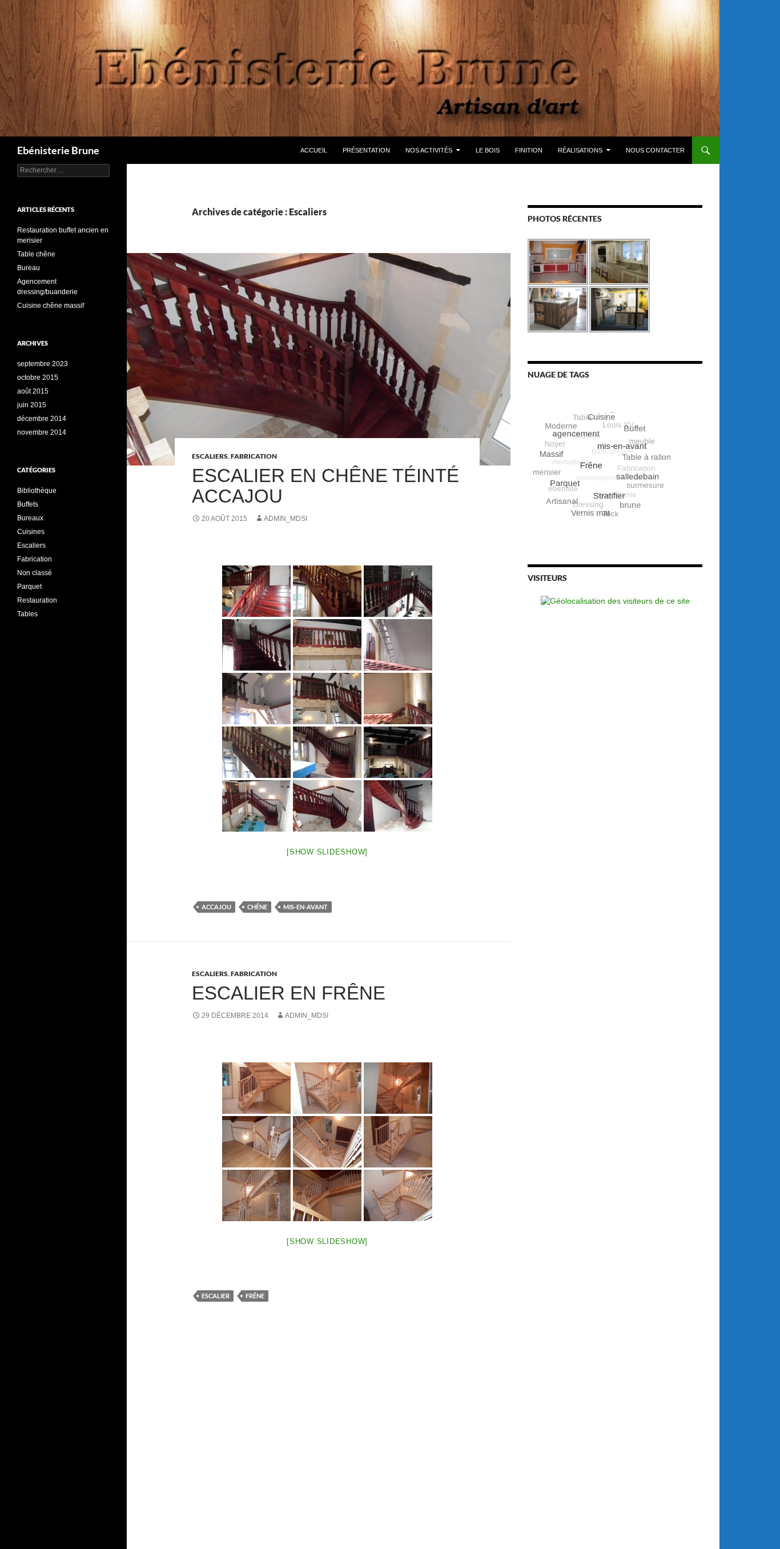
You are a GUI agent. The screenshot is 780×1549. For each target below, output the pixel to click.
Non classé (34, 573)
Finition (528, 150)
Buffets (27, 504)
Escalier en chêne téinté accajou (325, 486)
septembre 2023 (42, 364)
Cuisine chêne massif (50, 306)
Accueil (313, 150)
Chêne (257, 906)
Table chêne (36, 254)
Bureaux (30, 518)
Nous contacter (655, 150)
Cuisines (31, 532)
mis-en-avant (305, 906)
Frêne (255, 1295)
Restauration (37, 600)
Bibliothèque (37, 491)
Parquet (29, 587)
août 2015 (33, 391)
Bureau (28, 268)
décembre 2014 (41, 419)
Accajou (216, 906)
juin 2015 (31, 405)
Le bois (488, 150)
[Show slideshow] (327, 852)
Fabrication (254, 456)
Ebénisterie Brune (58, 150)
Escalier (216, 1295)
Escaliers (210, 456)
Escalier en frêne (288, 993)
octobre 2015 (37, 378)
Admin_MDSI (285, 519)
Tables (27, 614)
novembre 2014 (41, 432)
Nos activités (428, 150)
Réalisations (580, 150)
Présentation (366, 150)
